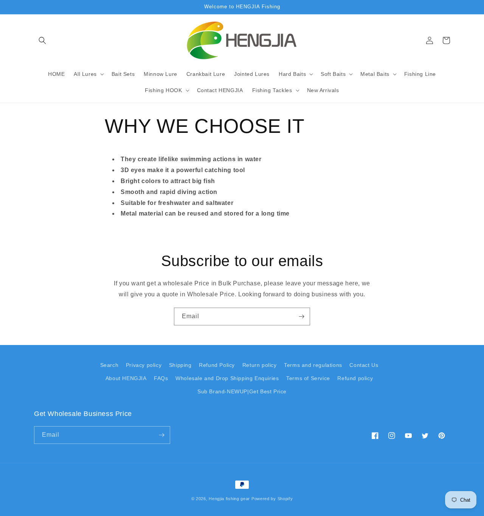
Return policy (259, 365)
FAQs (161, 378)
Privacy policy (143, 365)
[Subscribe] (301, 316)
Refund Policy (217, 365)
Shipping (180, 365)
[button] (42, 40)
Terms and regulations (313, 365)
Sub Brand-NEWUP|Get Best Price (242, 391)
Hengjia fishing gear (229, 498)
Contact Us (363, 365)
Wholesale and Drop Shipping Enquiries (227, 378)
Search (109, 365)
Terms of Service (308, 378)
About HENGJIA (126, 378)
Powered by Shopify (272, 498)
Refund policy (355, 378)
